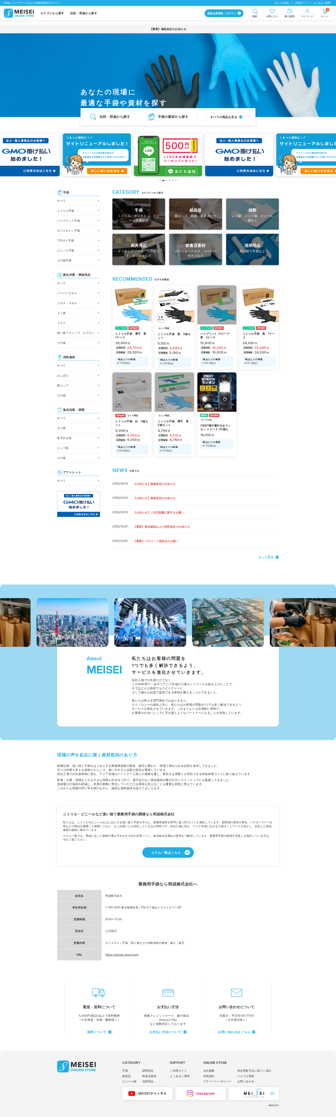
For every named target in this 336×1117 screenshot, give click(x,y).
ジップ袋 (63, 448)
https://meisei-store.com (121, 954)
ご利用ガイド (301, 2)
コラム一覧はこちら (166, 852)
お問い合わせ (245, 1081)
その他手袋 (64, 260)
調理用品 (148, 1070)
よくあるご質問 (321, 2)
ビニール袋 (129, 1081)
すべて (61, 200)
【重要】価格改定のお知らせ (168, 29)
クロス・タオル (67, 303)
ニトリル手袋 (65, 210)
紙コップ (63, 385)
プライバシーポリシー (217, 1081)
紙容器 (126, 1076)
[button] (160, 180)
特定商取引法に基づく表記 (254, 1070)
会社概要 (209, 1070)
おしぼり (63, 375)
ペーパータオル (67, 293)
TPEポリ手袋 (65, 240)
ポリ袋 (61, 428)
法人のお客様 (282, 2)
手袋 (125, 1070)
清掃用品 (148, 1081)
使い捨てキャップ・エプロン (75, 332)
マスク (61, 322)
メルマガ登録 (245, 1076)
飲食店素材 (149, 1076)
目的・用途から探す (83, 13)
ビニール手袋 (65, 250)
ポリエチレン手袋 (68, 230)
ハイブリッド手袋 (68, 220)
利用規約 (209, 1076)
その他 (61, 342)
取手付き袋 (64, 438)
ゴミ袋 (61, 313)
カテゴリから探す (52, 13)
